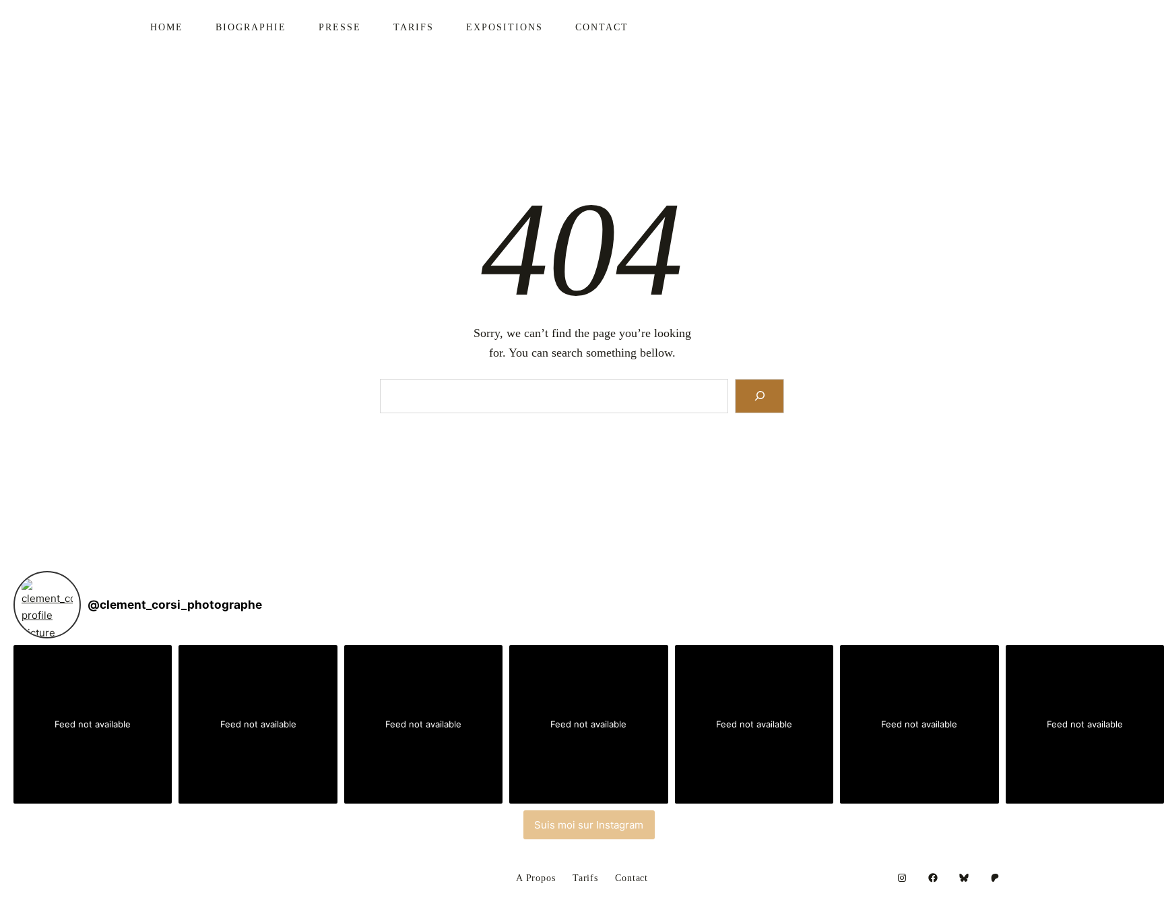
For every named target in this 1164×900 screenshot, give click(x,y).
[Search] (759, 396)
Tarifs (585, 878)
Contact (631, 878)
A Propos (536, 878)
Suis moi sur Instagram (588, 824)
